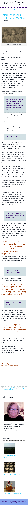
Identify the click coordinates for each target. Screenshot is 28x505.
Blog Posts (11, 388)
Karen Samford (14, 2)
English (24, 388)
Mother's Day (4, 389)
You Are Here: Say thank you (12, 493)
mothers (11, 389)
